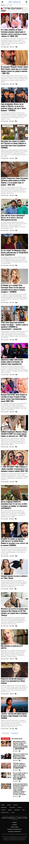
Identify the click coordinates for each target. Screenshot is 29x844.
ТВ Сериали (12, 807)
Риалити (20, 807)
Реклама (14, 822)
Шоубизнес (3, 807)
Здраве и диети (5, 812)
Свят (23, 810)
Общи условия (14, 827)
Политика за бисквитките (14, 831)
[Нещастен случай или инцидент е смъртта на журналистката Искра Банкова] (14, 677)
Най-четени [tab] (5, 738)
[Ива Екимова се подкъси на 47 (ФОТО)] (14, 644)
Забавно (15, 805)
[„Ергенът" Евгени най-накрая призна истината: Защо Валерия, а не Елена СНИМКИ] (14, 712)
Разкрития (17, 810)
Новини (9, 805)
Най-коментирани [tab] (17, 738)
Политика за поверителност (8, 818)
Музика (10, 810)
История (3, 810)
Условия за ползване (22, 818)
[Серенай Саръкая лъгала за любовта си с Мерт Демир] (14, 574)
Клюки (2, 805)
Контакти (14, 824)
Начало (3, 5)
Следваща (14, 733)
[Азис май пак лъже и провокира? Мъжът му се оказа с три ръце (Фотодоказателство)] (14, 213)
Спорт (13, 812)
